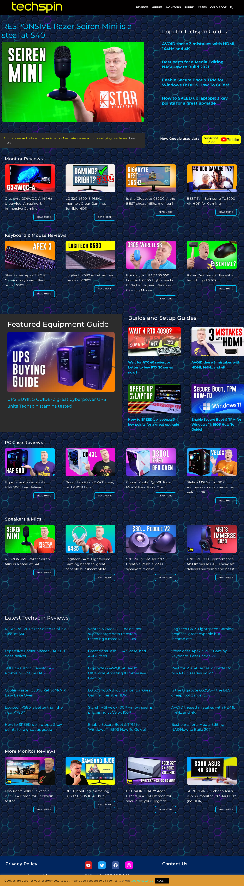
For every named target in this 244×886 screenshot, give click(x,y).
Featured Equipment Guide (58, 324)
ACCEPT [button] (162, 880)
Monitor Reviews (24, 158)
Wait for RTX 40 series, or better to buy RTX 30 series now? (150, 367)
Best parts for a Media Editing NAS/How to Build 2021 (192, 64)
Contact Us (174, 863)
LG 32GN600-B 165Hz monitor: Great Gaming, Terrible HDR (86, 204)
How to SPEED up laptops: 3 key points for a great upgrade (195, 101)
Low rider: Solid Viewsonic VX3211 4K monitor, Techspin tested (29, 796)
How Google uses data (180, 139)
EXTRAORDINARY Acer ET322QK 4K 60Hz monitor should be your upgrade (148, 796)
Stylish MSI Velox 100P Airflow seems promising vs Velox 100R (210, 487)
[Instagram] (129, 865)
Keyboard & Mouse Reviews (35, 235)
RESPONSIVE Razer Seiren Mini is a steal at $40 (67, 31)
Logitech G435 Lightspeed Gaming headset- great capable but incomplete (88, 564)
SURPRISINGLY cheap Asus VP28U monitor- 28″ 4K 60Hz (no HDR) (211, 796)
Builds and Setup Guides (162, 318)
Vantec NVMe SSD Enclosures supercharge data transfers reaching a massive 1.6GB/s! (114, 634)
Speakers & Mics (23, 519)
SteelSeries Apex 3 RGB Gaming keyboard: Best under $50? (25, 280)
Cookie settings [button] (142, 880)
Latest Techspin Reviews (36, 618)
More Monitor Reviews (30, 751)
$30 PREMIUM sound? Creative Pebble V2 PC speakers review (145, 564)
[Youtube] (88, 865)
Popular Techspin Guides (194, 32)
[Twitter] (102, 865)
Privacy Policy (21, 863)
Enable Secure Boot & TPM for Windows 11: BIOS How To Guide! (195, 82)
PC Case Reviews (24, 442)
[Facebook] (115, 865)
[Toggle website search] (231, 7)
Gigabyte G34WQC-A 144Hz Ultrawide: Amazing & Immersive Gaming (28, 204)
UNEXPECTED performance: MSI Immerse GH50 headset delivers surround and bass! (211, 564)
